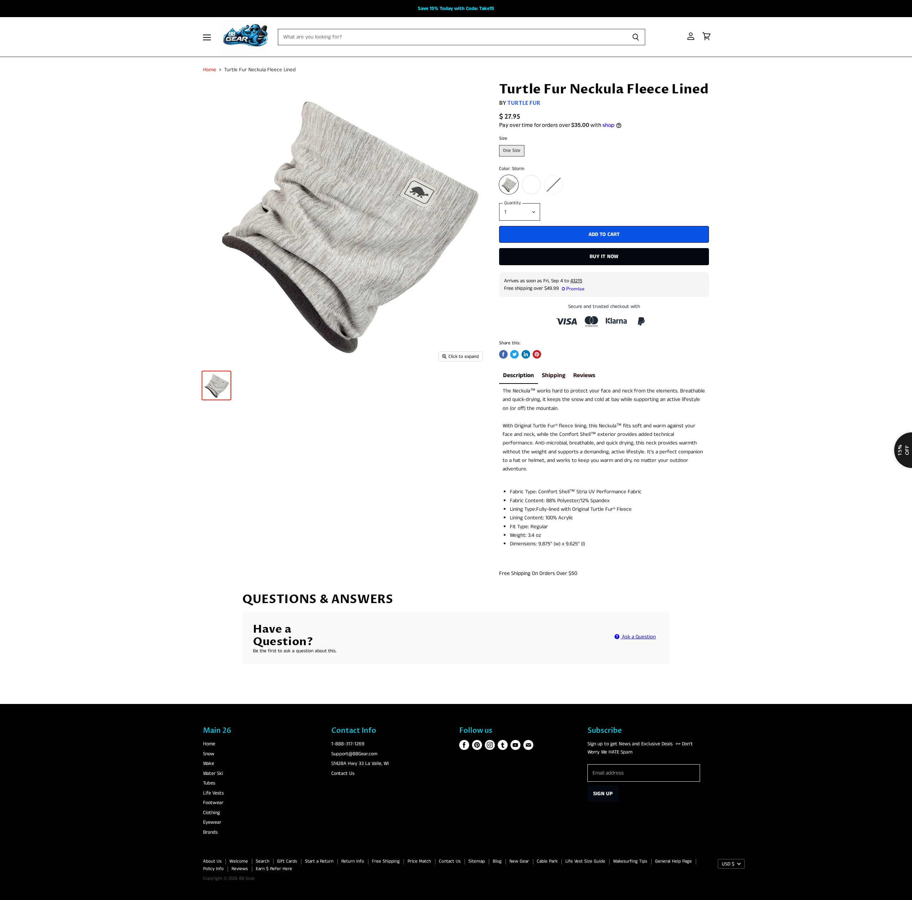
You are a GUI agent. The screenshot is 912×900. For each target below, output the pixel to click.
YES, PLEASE (520, 530)
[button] (455, 439)
